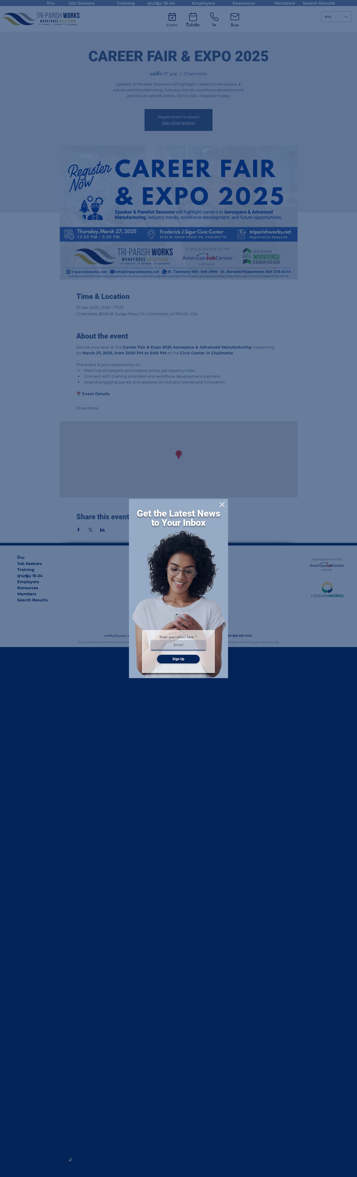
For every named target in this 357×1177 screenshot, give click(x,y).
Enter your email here (177, 637)
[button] (222, 504)
